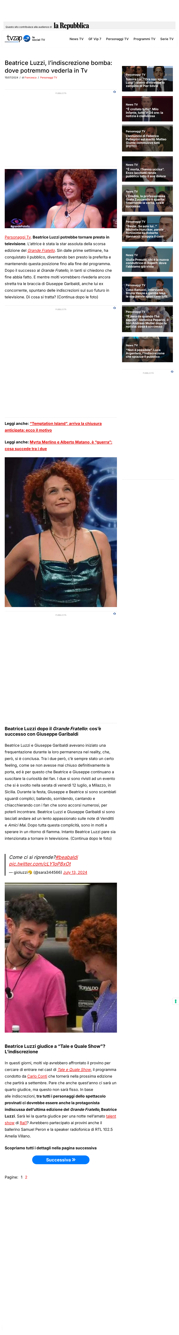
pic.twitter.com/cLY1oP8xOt (40, 864)
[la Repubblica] (71, 27)
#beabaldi (66, 857)
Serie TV (167, 39)
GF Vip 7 (94, 39)
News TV (77, 39)
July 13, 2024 (75, 872)
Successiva (59, 1159)
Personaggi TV (117, 39)
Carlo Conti (37, 1076)
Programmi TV (144, 39)
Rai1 (23, 1122)
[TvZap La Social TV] (25, 39)
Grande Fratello (41, 250)
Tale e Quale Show (74, 1069)
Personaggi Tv (18, 237)
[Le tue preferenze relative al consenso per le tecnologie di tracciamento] (175, 1001)
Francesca (31, 77)
